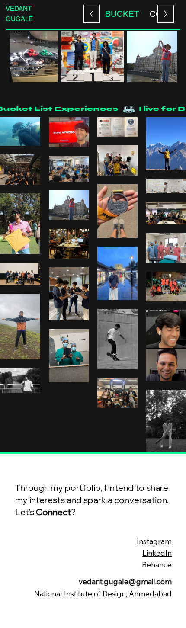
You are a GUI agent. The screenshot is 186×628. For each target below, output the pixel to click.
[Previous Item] (162, 56)
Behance (157, 564)
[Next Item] (24, 56)
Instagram (154, 541)
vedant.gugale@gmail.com (125, 581)
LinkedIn (157, 553)
